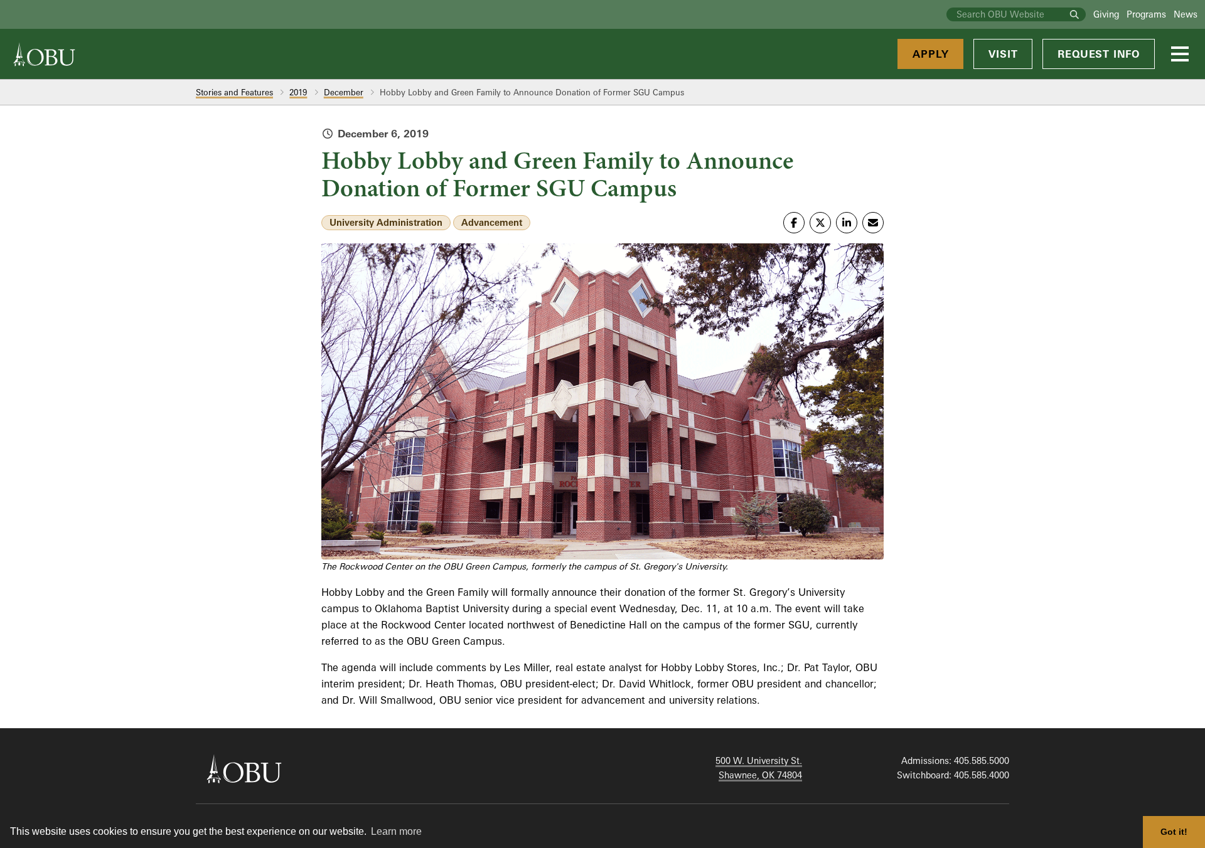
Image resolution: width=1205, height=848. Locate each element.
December (343, 92)
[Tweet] (820, 223)
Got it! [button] (1173, 832)
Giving (1106, 14)
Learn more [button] (396, 831)
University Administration (385, 222)
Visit (1002, 54)
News (1185, 14)
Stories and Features (234, 92)
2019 (298, 92)
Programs (1146, 14)
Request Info (1099, 54)
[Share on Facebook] (794, 223)
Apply (930, 54)
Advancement (491, 222)
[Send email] (873, 223)
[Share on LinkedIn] (846, 223)
